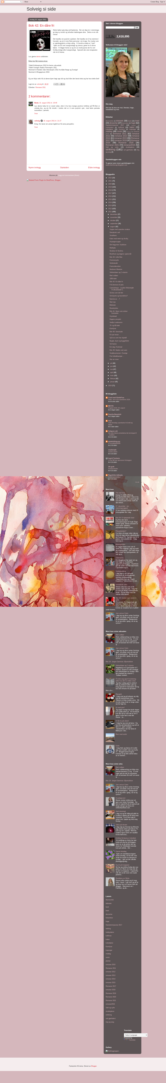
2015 (110, 199)
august (112, 226)
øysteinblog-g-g (114, 441)
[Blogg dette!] (57, 84)
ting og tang (110, 1022)
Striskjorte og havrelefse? (119, 296)
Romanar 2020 (125, 143)
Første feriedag (121, 851)
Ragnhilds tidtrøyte (115, 475)
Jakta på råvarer (121, 825)
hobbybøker (110, 127)
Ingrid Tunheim (114, 458)
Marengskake (120, 544)
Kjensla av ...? (115, 299)
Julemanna (119, 558)
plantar (129, 131)
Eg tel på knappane (122, 865)
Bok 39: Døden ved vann (118, 350)
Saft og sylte (112, 147)
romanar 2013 (121, 136)
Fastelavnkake (113, 469)
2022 (110, 178)
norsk (119, 131)
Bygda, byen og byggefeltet (119, 341)
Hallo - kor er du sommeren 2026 (119, 399)
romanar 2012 (110, 972)
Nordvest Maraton (116, 269)
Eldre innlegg (94, 168)
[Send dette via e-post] (54, 84)
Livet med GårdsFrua (116, 397)
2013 (110, 205)
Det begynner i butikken (118, 245)
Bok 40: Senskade (116, 332)
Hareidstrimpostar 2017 (115, 125)
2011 (110, 212)
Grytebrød (113, 316)
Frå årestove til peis (117, 285)
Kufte (117, 746)
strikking (110, 149)
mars (112, 375)
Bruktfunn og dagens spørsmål (120, 254)
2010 (110, 385)
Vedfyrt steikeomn (116, 322)
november (114, 217)
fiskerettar (125, 123)
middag (109, 131)
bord (129, 121)
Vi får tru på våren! (122, 721)
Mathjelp (113, 248)
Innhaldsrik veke (121, 585)
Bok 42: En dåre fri (116, 282)
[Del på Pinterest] (64, 84)
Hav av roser (114, 359)
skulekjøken (130, 147)
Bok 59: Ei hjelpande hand (125, 518)
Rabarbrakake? (121, 531)
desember (114, 214)
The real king (120, 493)
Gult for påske (112, 452)
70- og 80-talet (115, 325)
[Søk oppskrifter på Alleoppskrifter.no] (112, 1051)
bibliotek (119, 121)
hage (133, 123)
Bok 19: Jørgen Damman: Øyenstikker (119, 662)
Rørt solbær (114, 275)
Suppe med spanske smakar (120, 229)
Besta (36, 103)
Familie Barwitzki (114, 414)
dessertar (114, 123)
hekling (133, 125)
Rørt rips (113, 302)
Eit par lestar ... (115, 335)
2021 (110, 181)
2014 (110, 202)
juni (111, 366)
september (114, 223)
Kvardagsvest (120, 798)
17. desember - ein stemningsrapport (122, 507)
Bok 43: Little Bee (116, 257)
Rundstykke (114, 308)
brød (137, 121)
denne (38, 56)
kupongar (132, 129)
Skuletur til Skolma (116, 251)
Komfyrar (122, 129)
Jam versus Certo (122, 613)
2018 (110, 190)
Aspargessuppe (115, 242)
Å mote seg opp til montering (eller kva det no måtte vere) (126, 680)
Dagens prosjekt (115, 319)
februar (113, 378)
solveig (37, 121)
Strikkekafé (114, 263)
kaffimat (121, 127)
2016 (110, 196)
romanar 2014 (110, 979)
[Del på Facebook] (61, 84)
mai (111, 369)
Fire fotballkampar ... (117, 356)
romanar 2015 (121, 138)
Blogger (93, 1066)
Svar (36, 113)
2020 (110, 184)
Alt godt (111, 467)
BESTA (111, 406)
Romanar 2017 (111, 986)
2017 (110, 193)
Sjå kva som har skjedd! (118, 338)
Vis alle (137, 482)
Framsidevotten (115, 266)
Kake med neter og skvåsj (119, 239)
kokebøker (109, 129)
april (112, 372)
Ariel (110, 421)
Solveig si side (41, 9)
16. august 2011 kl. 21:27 (52, 121)
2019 (110, 187)
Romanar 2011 (40, 87)
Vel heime (113, 344)
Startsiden (64, 168)
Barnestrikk (109, 121)
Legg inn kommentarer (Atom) (68, 175)
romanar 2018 (121, 140)
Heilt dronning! (121, 811)
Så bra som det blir (116, 293)
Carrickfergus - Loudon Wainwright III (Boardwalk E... (122, 289)
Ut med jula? (120, 707)
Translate (132, 1040)
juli (111, 363)
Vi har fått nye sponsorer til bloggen (120, 460)
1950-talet (113, 278)
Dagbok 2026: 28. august (116, 408)
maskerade (112, 450)
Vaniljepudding (121, 571)
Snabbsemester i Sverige (118, 353)
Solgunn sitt (113, 431)
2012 (110, 209)
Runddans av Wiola (122, 878)
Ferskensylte (114, 260)
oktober (113, 220)
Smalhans (113, 235)
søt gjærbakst (128, 150)
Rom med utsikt (121, 734)
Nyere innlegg (35, 168)
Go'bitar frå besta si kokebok (126, 838)
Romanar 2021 (112, 145)
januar (112, 382)
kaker (132, 127)
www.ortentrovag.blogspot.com (116, 165)
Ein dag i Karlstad (116, 347)
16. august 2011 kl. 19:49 (48, 103)
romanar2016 (129, 145)
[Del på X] (59, 84)
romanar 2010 (110, 964)
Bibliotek (113, 305)
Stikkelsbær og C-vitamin (118, 272)
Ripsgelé (119, 694)
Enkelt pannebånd (114, 477)
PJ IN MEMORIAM (114, 443)
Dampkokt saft (115, 232)
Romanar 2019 (111, 993)
